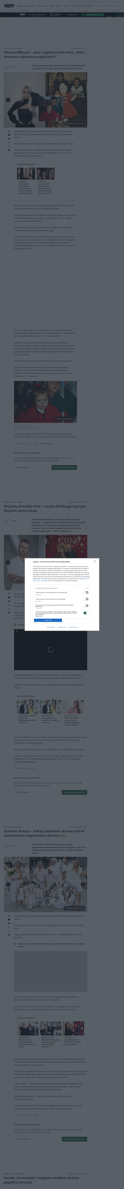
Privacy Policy (73, 627)
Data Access (62, 627)
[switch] (86, 592)
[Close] (95, 562)
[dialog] (62, 594)
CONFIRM (48, 620)
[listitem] (62, 588)
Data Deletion (51, 627)
